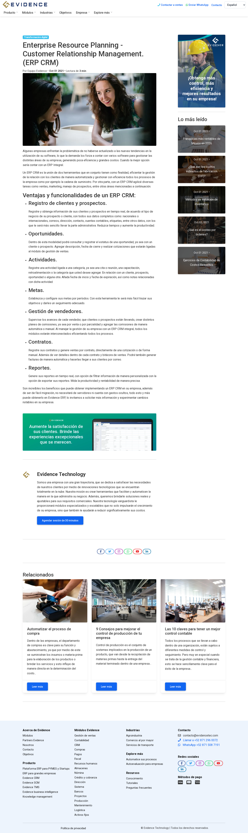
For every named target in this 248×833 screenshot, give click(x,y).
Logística (79, 810)
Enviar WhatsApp (198, 4)
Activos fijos (81, 814)
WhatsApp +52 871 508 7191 (201, 745)
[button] (101, 551)
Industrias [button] (46, 12)
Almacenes (81, 768)
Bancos (78, 791)
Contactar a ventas (172, 4)
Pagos (78, 754)
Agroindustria (134, 735)
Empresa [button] (81, 12)
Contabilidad (81, 740)
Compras (79, 749)
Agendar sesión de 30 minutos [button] (60, 520)
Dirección (80, 782)
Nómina (79, 772)
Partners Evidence (33, 740)
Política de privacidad (73, 828)
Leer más (37, 686)
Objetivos (65, 12)
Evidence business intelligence (40, 792)
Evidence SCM (31, 782)
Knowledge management (37, 796)
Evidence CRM (31, 778)
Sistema (79, 786)
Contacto (216, 5)
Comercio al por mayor (140, 740)
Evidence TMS (31, 787)
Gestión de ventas (85, 735)
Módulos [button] (27, 12)
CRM (77, 745)
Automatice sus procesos (141, 759)
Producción (81, 800)
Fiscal (77, 758)
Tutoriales (132, 783)
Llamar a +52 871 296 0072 (200, 740)
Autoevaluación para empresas (144, 764)
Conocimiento (134, 778)
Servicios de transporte (140, 745)
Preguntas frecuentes (139, 787)
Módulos (28, 735)
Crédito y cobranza (85, 777)
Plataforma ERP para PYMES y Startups (46, 768)
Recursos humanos (85, 763)
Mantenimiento (83, 805)
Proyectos (80, 796)
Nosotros (28, 745)
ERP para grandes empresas (39, 773)
